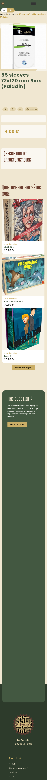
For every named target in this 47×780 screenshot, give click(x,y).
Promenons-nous (13, 301)
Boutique (13, 14)
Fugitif (7, 356)
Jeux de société (10, 244)
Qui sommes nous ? (18, 768)
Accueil (3, 14)
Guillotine (9, 247)
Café (11, 776)
